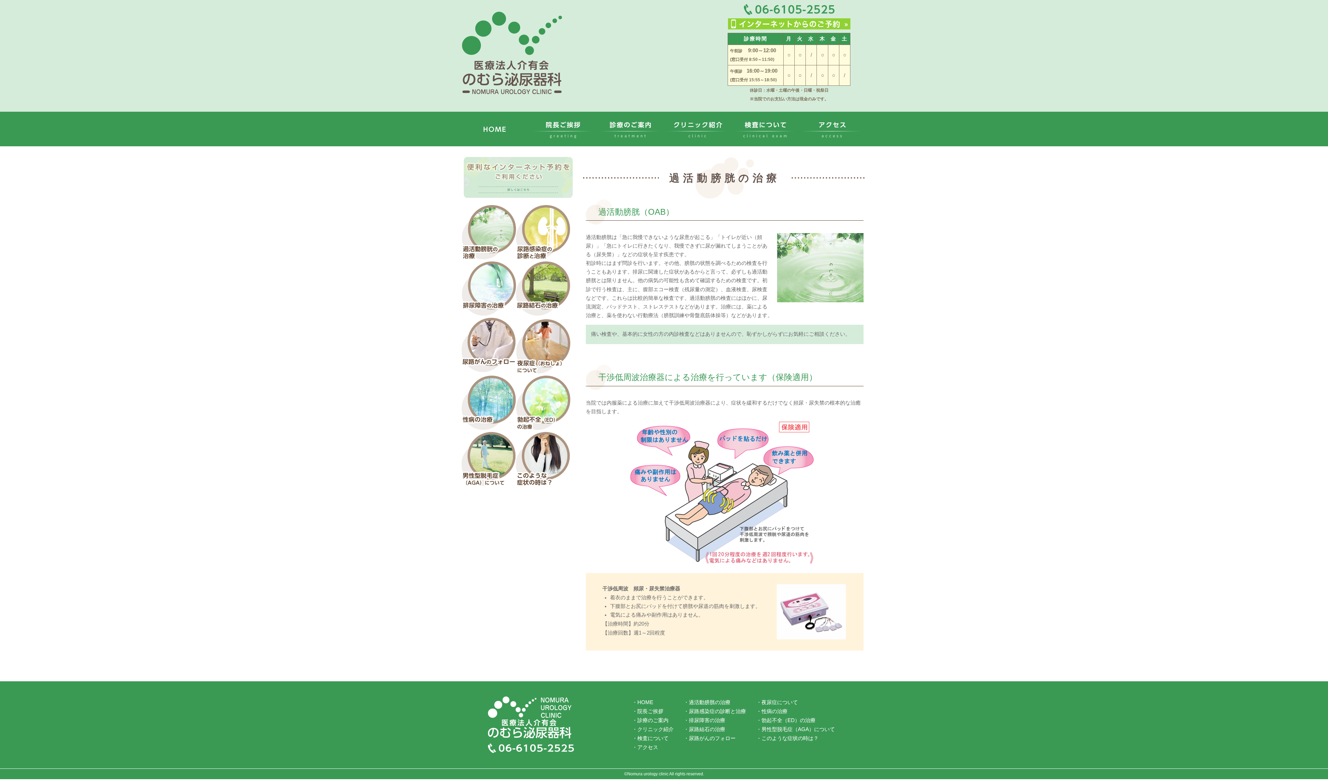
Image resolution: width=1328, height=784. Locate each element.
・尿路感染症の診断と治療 (715, 711)
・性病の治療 (771, 711)
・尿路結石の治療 (704, 729)
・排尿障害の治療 (704, 720)
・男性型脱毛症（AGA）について (795, 729)
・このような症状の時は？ (787, 737)
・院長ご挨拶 (647, 711)
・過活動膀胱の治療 (707, 703)
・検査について (650, 737)
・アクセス (645, 746)
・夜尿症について (777, 703)
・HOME (642, 703)
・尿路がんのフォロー (710, 737)
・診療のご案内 (650, 720)
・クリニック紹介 (653, 729)
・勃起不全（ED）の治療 (785, 720)
